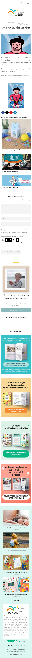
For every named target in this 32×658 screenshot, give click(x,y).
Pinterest (13, 323)
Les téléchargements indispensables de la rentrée (16, 594)
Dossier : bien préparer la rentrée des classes (16, 550)
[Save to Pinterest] (11, 112)
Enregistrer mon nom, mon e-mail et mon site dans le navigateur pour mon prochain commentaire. (15, 231)
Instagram (8, 323)
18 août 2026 (16, 552)
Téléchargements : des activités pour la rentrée (16, 572)
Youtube (23, 323)
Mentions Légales (12, 649)
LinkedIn (18, 323)
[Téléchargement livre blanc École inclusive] (16, 483)
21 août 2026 (16, 529)
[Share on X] (7, 112)
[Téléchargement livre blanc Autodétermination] (16, 440)
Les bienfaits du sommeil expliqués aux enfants (16, 527)
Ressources (23, 24)
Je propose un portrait (16, 310)
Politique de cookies (20, 651)
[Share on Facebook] (3, 112)
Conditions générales (16, 654)
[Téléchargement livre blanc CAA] (16, 397)
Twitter (28, 323)
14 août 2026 (16, 596)
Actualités (21, 23)
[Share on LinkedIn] (15, 112)
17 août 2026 (16, 574)
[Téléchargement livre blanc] (16, 354)
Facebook (3, 323)
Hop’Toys (7, 60)
